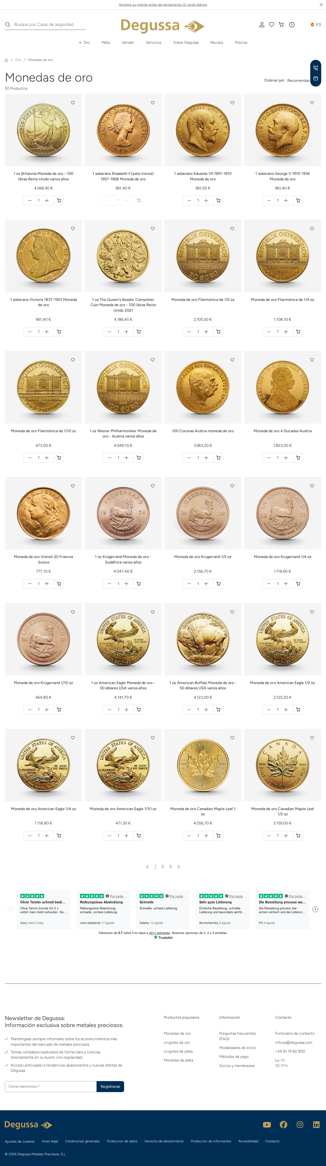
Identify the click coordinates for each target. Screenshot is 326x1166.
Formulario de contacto (295, 1033)
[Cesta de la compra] (281, 24)
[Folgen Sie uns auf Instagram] (300, 1124)
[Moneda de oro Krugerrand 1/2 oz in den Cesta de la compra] (218, 584)
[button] (291, 24)
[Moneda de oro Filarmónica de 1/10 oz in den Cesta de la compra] (59, 458)
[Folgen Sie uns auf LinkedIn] (316, 1124)
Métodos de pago (234, 1056)
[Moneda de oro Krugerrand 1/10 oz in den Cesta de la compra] (59, 709)
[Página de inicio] (6, 60)
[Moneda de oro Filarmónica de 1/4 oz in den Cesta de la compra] (298, 332)
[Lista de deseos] (271, 24)
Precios (241, 42)
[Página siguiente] (178, 866)
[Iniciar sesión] (262, 24)
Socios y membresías (237, 1065)
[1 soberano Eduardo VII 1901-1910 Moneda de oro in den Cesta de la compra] (218, 200)
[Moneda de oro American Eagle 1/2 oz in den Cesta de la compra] (298, 709)
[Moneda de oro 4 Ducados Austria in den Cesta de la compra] (298, 458)
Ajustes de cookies (20, 1141)
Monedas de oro (177, 1033)
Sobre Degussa (186, 42)
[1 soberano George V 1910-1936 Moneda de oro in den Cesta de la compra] (298, 200)
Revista (216, 42)
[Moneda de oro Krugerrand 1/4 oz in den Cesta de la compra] (298, 584)
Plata (106, 42)
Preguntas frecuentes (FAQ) (237, 1036)
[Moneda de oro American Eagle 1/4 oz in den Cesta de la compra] (59, 835)
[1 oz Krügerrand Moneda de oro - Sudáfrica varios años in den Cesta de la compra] (138, 584)
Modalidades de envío (237, 1047)
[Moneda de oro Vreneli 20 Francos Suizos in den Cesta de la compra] (59, 584)
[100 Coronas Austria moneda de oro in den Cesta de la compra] (218, 458)
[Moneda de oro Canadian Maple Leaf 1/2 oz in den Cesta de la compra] (298, 835)
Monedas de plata (178, 1060)
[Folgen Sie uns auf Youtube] (267, 1124)
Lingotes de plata (178, 1051)
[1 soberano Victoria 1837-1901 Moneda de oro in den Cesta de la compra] (59, 332)
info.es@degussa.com (293, 1042)
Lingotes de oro (177, 1042)
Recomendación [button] (301, 80)
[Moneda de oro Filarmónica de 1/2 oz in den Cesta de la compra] (218, 332)
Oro (87, 42)
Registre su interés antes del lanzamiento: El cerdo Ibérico (163, 5)
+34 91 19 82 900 (290, 1051)
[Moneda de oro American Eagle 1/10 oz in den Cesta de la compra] (138, 835)
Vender (128, 42)
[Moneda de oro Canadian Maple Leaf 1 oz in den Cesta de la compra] (218, 835)
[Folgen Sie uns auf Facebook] (283, 1124)
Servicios (153, 42)
